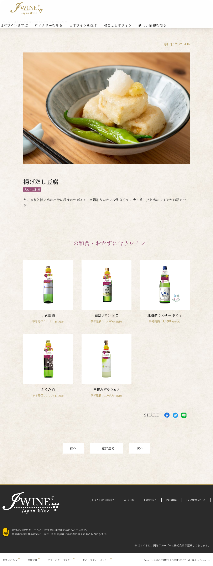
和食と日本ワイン (118, 25)
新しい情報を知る (152, 25)
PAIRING (171, 500)
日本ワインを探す (83, 25)
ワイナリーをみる (48, 25)
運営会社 (32, 560)
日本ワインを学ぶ (14, 25)
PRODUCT (150, 500)
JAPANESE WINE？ (102, 500)
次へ (139, 448)
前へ (73, 448)
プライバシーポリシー (59, 560)
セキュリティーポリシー (96, 560)
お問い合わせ (9, 560)
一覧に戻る (106, 448)
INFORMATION (196, 500)
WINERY (129, 500)
